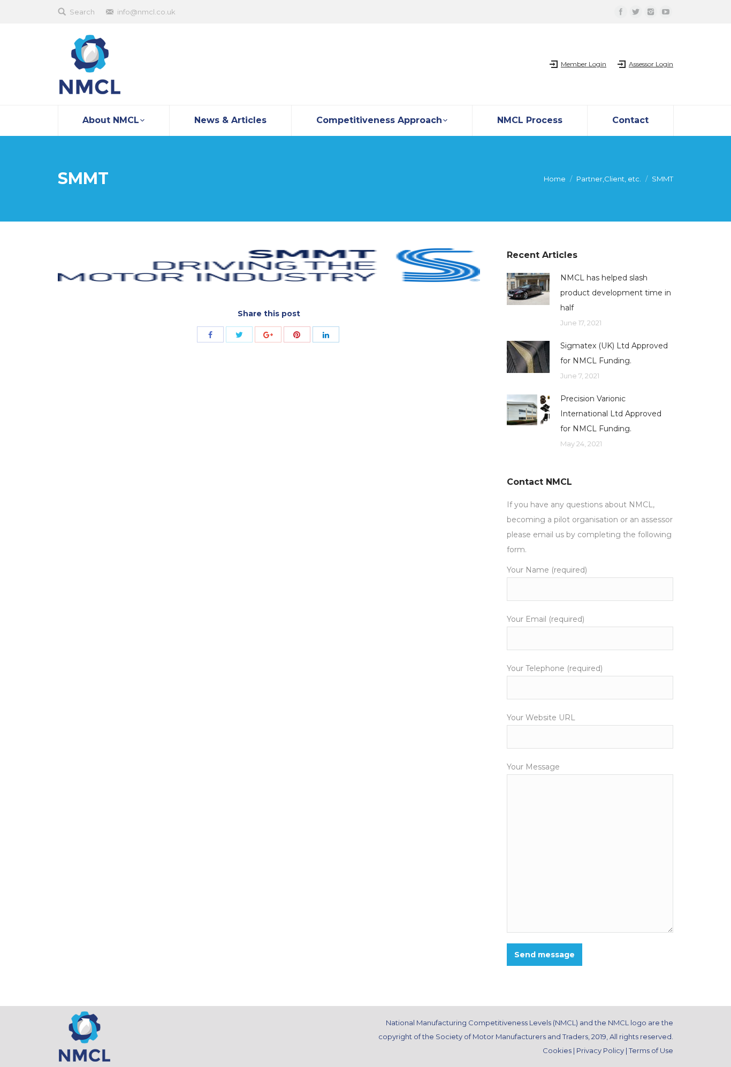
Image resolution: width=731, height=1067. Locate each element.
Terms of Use (651, 1050)
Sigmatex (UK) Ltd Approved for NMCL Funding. (614, 353)
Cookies (557, 1050)
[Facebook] (620, 11)
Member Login (583, 64)
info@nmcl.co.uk (146, 11)
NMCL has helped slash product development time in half (615, 293)
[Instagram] (650, 11)
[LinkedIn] (326, 334)
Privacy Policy (600, 1050)
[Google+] (268, 334)
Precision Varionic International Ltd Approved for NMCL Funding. (610, 413)
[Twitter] (635, 11)
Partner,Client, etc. (608, 178)
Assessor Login (651, 64)
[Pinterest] (297, 334)
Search (82, 11)
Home (555, 178)
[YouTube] (665, 11)
